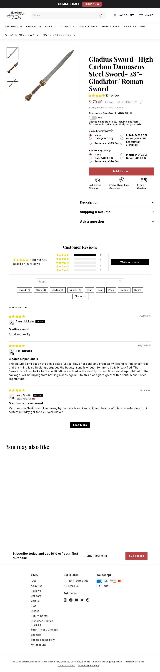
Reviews (36, 590)
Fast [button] (100, 290)
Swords (12, 26)
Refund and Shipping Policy (107, 661)
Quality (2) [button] (75, 290)
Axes (49, 26)
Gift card (36, 595)
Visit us (35, 600)
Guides (35, 610)
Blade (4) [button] (41, 290)
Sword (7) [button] (24, 290)
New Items (111, 26)
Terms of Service (66, 665)
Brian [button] (89, 290)
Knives (32, 26)
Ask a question (92, 221)
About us (36, 585)
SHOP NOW (92, 4)
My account (38, 644)
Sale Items (88, 26)
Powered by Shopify (88, 665)
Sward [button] (137, 290)
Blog (33, 605)
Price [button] (111, 290)
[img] (17, 316)
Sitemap (36, 634)
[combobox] (68, 15)
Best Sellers (135, 26)
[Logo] (16, 15)
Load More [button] (80, 424)
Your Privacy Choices (44, 629)
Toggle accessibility (43, 639)
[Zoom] (49, 75)
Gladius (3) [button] (58, 290)
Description (89, 202)
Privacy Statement (134, 661)
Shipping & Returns (95, 212)
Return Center (40, 615)
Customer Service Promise (42, 622)
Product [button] (124, 290)
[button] (97, 95)
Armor (67, 26)
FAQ (33, 580)
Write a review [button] (130, 262)
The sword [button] (80, 296)
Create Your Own (20, 34)
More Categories (58, 34)
